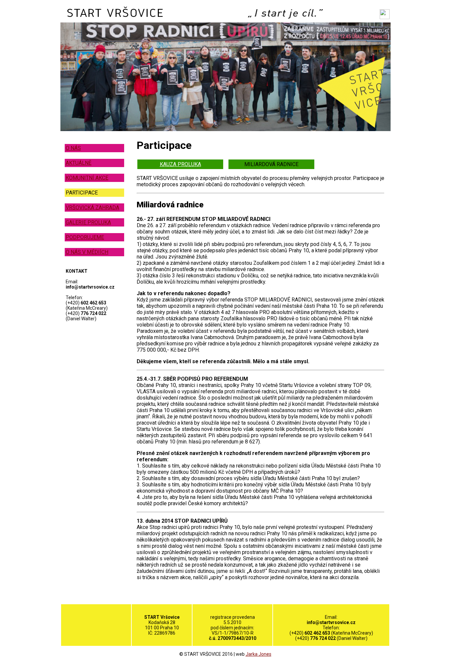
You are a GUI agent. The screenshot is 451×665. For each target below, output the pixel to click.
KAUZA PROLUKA (180, 164)
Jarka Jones (258, 654)
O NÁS (73, 148)
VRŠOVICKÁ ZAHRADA (92, 207)
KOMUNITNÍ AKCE (87, 178)
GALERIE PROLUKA (88, 222)
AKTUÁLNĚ (78, 163)
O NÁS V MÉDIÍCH (87, 252)
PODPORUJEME (85, 237)
